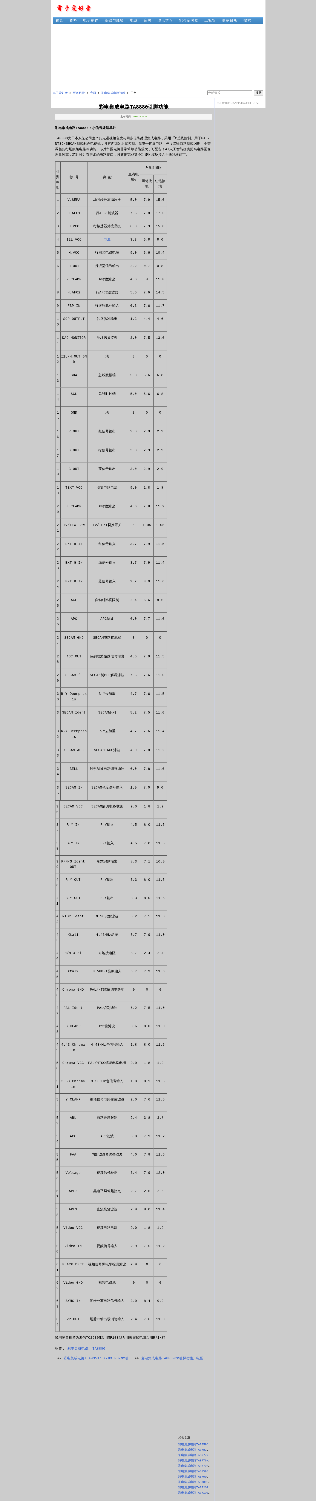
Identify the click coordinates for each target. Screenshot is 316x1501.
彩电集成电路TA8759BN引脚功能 (200, 1471)
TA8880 (98, 1349)
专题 (93, 93)
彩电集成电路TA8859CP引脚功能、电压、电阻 (177, 1358)
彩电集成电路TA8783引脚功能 (198, 1450)
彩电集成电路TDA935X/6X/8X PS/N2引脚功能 (101, 1358)
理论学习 (165, 21)
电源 (134, 21)
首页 (59, 21)
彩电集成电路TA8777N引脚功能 (199, 1455)
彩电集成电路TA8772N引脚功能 (199, 1466)
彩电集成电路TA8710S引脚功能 (199, 1493)
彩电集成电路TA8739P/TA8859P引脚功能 (206, 1482)
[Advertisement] (158, 57)
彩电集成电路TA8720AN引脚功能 (200, 1487)
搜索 (247, 21)
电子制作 (91, 21)
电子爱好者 (60, 93)
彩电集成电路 (77, 1349)
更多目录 (230, 21)
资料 (73, 21)
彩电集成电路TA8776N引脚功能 (199, 1460)
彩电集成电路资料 (113, 93)
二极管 (210, 21)
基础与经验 (114, 21)
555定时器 (188, 21)
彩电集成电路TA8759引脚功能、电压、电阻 (207, 1476)
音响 (148, 21)
